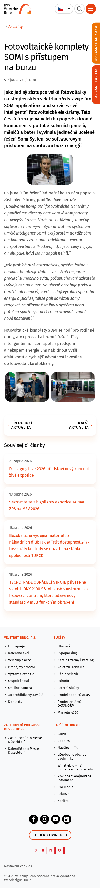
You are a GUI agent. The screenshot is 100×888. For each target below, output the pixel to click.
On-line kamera (20, 688)
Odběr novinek (48, 835)
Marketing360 (68, 712)
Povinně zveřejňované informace (74, 778)
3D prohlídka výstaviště (25, 695)
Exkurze (63, 794)
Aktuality (15, 27)
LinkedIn (66, 819)
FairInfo (63, 681)
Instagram (44, 819)
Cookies (64, 741)
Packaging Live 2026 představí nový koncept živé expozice (49, 472)
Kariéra (63, 801)
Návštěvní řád (68, 748)
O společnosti (18, 681)
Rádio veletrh (68, 674)
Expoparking (67, 653)
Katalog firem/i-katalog (76, 660)
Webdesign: (13, 880)
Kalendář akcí (18, 653)
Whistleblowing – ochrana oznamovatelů (75, 767)
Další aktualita (79, 425)
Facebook (33, 819)
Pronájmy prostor (21, 667)
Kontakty (15, 702)
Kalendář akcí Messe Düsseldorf (23, 750)
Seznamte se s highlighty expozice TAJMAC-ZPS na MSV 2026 (47, 505)
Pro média (65, 787)
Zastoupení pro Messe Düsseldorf (25, 740)
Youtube (55, 819)
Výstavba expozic (21, 674)
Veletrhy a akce (19, 660)
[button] (64, 9)
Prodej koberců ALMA (74, 695)
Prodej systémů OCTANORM (69, 703)
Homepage (16, 646)
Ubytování (65, 646)
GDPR (62, 734)
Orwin (27, 880)
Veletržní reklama (71, 667)
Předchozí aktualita (21, 425)
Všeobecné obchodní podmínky (74, 756)
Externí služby (68, 688)
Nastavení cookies (18, 866)
